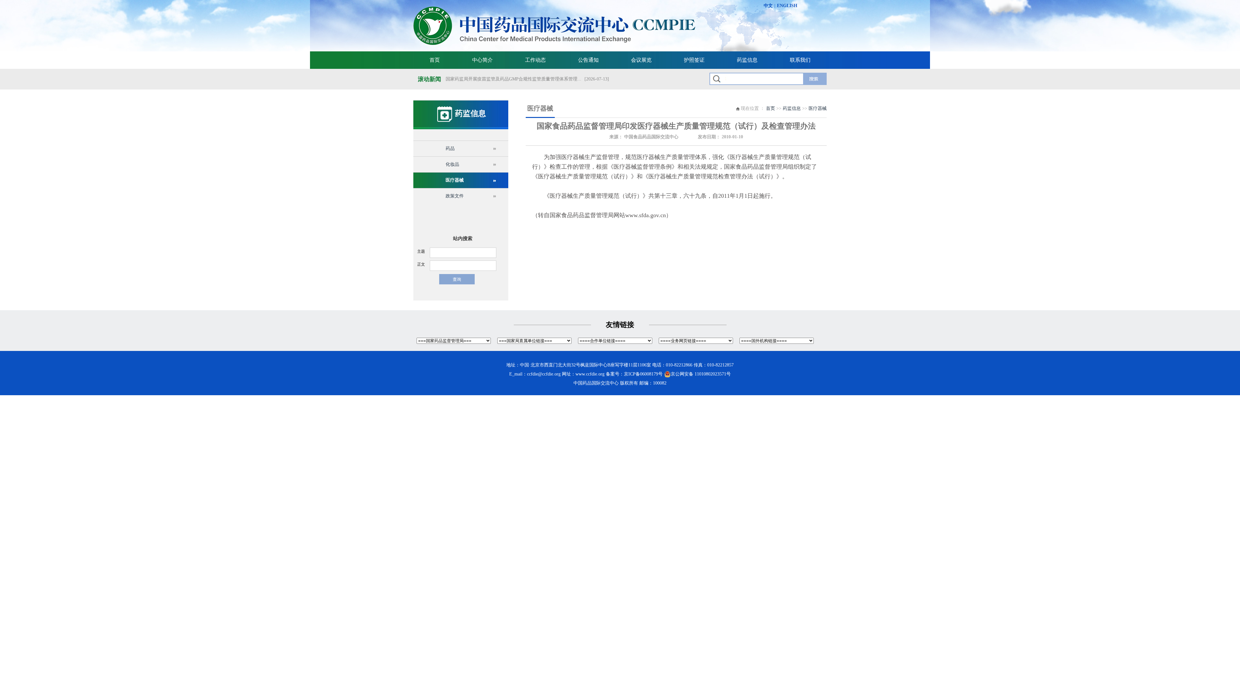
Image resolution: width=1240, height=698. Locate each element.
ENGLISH (787, 5)
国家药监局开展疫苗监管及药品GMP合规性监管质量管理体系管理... (513, 79)
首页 (434, 60)
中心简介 (482, 60)
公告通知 (588, 60)
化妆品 (452, 164)
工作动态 (535, 60)
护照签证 (694, 60)
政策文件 (455, 196)
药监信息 (747, 60)
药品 (450, 148)
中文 (768, 5)
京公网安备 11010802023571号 (701, 374)
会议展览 (641, 60)
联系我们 (800, 60)
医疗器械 (455, 180)
